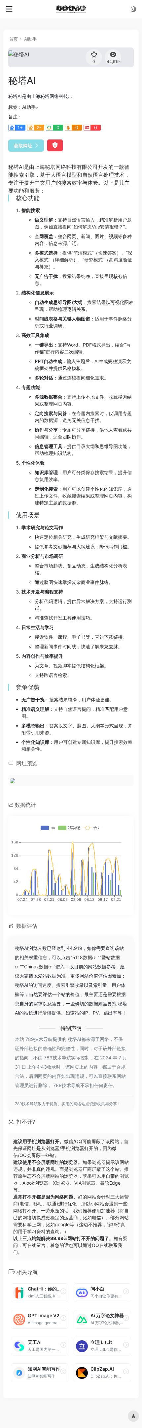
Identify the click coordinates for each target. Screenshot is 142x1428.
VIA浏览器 (84, 1183)
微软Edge (110, 1183)
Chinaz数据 (36, 966)
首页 (13, 39)
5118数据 (82, 957)
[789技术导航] (71, 9)
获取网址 (23, 145)
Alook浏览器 (35, 1183)
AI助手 (30, 39)
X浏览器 (61, 1183)
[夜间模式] (133, 9)
